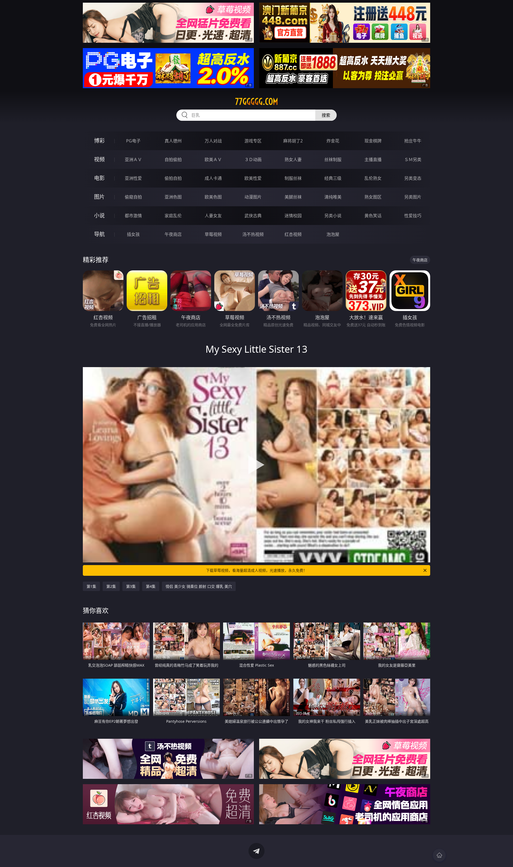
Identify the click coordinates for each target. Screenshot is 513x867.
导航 (99, 234)
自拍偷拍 (173, 159)
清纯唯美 (332, 197)
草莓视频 (213, 234)
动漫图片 (253, 197)
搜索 (326, 115)
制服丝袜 (293, 178)
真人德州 (173, 141)
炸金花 (333, 141)
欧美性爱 (253, 178)
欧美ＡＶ (213, 159)
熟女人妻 (293, 159)
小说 (99, 215)
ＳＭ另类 (412, 159)
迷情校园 (293, 216)
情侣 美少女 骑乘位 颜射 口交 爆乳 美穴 (199, 586)
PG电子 (133, 141)
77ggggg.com (256, 101)
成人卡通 (213, 178)
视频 (99, 159)
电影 (99, 178)
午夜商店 (173, 234)
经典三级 (332, 178)
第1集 (91, 586)
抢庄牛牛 (412, 141)
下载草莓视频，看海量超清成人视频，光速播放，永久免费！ (256, 570)
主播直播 (373, 159)
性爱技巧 (412, 216)
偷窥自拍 (133, 197)
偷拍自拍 (173, 178)
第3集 (131, 586)
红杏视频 (293, 234)
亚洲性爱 (133, 178)
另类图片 (412, 197)
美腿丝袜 (293, 197)
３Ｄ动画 (253, 159)
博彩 (99, 140)
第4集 (151, 586)
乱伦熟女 (373, 178)
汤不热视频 (253, 234)
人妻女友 (213, 216)
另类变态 (412, 178)
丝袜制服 (332, 159)
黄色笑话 (373, 216)
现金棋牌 (373, 141)
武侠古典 (253, 216)
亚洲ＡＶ (133, 159)
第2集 (111, 586)
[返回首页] (439, 855)
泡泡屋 (333, 234)
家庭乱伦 (173, 216)
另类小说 (332, 216)
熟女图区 (373, 197)
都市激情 (133, 216)
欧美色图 (213, 197)
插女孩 (133, 234)
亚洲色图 (173, 197)
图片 (99, 196)
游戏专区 (253, 141)
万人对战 (213, 141)
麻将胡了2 (293, 141)
